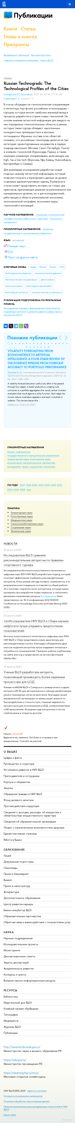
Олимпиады (10, 868)
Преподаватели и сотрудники (22, 776)
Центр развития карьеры (18, 904)
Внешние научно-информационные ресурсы (29, 980)
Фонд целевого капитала (18, 800)
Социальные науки (21, 527)
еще (29, 489)
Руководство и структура (19, 763)
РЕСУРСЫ (10, 990)
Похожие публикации (32, 337)
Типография (11, 1014)
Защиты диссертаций (16, 962)
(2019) (33, 312)
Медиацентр (11, 1020)
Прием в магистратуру (17, 886)
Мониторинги (12, 950)
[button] (8, 343)
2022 (53, 485)
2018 (22, 489)
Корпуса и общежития (17, 782)
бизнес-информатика (18, 451)
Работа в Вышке (13, 839)
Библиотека (11, 996)
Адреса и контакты (37, 1090)
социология (36, 466)
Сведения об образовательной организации (30, 821)
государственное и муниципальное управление (33, 455)
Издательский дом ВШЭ (18, 1002)
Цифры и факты (13, 757)
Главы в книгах (20, 36)
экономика (49, 466)
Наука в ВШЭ (46, 60)
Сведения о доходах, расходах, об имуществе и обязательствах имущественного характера (32, 813)
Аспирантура (11, 892)
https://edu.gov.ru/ (15, 1060)
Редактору (66, 1119)
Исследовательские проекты (21, 944)
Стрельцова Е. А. (12, 98)
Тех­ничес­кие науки (21, 531)
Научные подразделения (18, 938)
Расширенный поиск (41, 55)
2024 (41, 485)
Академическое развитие (19, 968)
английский (18, 240)
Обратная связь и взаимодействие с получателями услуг (37, 922)
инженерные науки (40, 459)
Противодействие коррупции (21, 806)
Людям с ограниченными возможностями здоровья (34, 827)
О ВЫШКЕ (10, 751)
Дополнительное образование (22, 898)
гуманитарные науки (18, 459)
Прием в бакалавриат (16, 874)
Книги (10, 29)
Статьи (28, 29)
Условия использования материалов (23, 1096)
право (25, 466)
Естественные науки (22, 516)
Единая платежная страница (20, 833)
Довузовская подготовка (18, 861)
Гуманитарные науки (21, 512)
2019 (16, 489)
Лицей (7, 855)
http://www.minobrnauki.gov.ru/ (22, 1047)
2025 (34, 485)
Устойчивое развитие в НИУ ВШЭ (24, 769)
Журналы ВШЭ (12, 1027)
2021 (59, 485)
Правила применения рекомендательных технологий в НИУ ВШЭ (36, 1108)
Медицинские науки (21, 520)
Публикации (33, 15)
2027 (22, 485)
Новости (10, 544)
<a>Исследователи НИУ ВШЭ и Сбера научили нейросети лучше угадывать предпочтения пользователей (36, 626)
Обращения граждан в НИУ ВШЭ (23, 794)
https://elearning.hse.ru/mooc (21, 1072)
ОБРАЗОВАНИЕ (14, 849)
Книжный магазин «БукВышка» (21, 1008)
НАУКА (9, 932)
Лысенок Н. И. (15, 372)
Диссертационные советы (19, 956)
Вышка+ (8, 880)
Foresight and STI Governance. (19, 94)
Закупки (8, 788)
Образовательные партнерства (22, 916)
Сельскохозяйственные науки (27, 523)
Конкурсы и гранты (15, 974)
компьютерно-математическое (24, 462)
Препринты (16, 44)
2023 (47, 485)
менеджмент (14, 466)
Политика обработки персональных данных (27, 1101)
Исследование (48, 596)
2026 (28, 485)
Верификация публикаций (16, 55)
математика (48, 462)
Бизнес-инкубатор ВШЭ (17, 910)
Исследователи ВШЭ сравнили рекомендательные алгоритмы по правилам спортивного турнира (34, 560)
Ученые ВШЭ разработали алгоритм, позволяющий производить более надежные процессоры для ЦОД (34, 677)
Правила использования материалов (21, 60)
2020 (10, 489)
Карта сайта (10, 1114)
